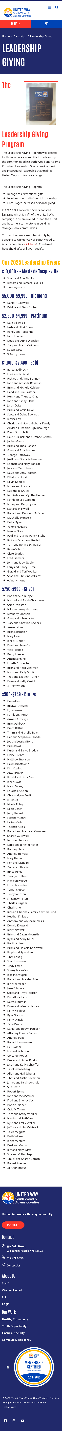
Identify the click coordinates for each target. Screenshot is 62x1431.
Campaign (20, 36)
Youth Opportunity (14, 1325)
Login (5, 1303)
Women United (12, 1290)
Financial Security (13, 1332)
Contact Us (14, 1265)
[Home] (31, 0)
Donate (15, 23)
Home (6, 36)
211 (4, 1296)
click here (30, 244)
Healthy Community (15, 1319)
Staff (5, 1283)
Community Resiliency (16, 1339)
